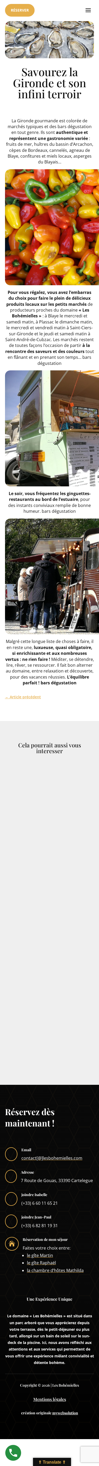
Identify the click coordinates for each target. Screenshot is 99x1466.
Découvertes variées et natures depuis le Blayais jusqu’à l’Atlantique (44, 1006)
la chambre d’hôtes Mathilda (55, 1270)
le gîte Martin (40, 1255)
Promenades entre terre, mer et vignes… (45, 929)
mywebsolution (65, 1412)
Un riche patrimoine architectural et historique (48, 855)
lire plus (23, 886)
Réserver (20, 10)
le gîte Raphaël (41, 1263)
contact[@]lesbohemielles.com (51, 1158)
